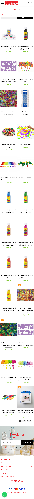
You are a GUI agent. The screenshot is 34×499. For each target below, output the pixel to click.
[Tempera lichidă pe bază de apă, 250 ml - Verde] (25, 197)
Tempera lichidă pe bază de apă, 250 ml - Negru (25, 48)
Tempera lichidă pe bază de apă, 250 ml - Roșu (8, 276)
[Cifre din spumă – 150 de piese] (25, 66)
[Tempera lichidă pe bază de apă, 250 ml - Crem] (8, 229)
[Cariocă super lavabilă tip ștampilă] (8, 33)
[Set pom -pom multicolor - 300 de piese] (8, 131)
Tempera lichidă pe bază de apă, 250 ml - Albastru (8, 211)
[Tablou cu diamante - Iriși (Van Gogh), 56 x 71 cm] (8, 329)
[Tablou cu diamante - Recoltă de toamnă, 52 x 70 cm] (25, 295)
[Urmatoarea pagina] (30, 421)
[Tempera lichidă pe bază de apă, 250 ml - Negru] (25, 33)
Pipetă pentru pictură (25, 145)
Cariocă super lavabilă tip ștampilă (8, 48)
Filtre (26, 18)
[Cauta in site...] (29, 3)
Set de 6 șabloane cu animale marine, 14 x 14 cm (8, 80)
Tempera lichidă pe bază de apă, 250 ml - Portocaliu (25, 276)
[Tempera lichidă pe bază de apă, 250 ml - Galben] (8, 295)
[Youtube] (15, 481)
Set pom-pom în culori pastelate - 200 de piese (25, 378)
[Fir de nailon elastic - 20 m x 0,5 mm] (25, 98)
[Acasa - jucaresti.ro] (12, 3)
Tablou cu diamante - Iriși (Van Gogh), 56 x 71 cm (8, 344)
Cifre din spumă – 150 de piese (25, 80)
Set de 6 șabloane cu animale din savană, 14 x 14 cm (25, 344)
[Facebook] (12, 481)
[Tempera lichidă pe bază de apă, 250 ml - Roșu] (8, 262)
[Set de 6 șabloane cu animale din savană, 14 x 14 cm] (25, 329)
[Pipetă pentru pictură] (25, 131)
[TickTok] (18, 481)
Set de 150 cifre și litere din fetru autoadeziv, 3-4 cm (8, 378)
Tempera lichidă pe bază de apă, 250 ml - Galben (8, 309)
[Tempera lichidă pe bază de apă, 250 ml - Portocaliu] (25, 262)
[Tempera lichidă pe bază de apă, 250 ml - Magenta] (25, 229)
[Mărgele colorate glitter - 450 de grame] (8, 98)
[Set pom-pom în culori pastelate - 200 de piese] (25, 364)
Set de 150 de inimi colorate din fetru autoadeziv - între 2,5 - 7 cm (8, 178)
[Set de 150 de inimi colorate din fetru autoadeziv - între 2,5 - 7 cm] (8, 164)
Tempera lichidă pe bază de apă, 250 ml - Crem (8, 244)
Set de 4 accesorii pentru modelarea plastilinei (25, 178)
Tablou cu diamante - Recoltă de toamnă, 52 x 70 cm (26, 309)
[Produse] (2, 3)
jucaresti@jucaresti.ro (8, 477)
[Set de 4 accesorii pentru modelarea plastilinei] (25, 164)
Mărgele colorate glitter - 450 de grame (8, 113)
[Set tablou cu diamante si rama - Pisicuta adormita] (25, 397)
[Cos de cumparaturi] (32, 3)
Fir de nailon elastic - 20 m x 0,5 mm (25, 113)
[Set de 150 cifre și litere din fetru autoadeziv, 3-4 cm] (8, 364)
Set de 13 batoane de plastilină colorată (8, 411)
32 (27, 421)
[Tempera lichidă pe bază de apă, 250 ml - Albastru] (8, 197)
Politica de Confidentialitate (16, 448)
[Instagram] (22, 481)
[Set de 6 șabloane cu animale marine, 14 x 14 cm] (8, 66)
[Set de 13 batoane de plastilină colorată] (8, 397)
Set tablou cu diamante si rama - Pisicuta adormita (25, 411)
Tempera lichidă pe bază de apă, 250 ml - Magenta (25, 244)
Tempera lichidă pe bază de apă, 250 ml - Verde (25, 211)
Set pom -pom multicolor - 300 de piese (8, 146)
